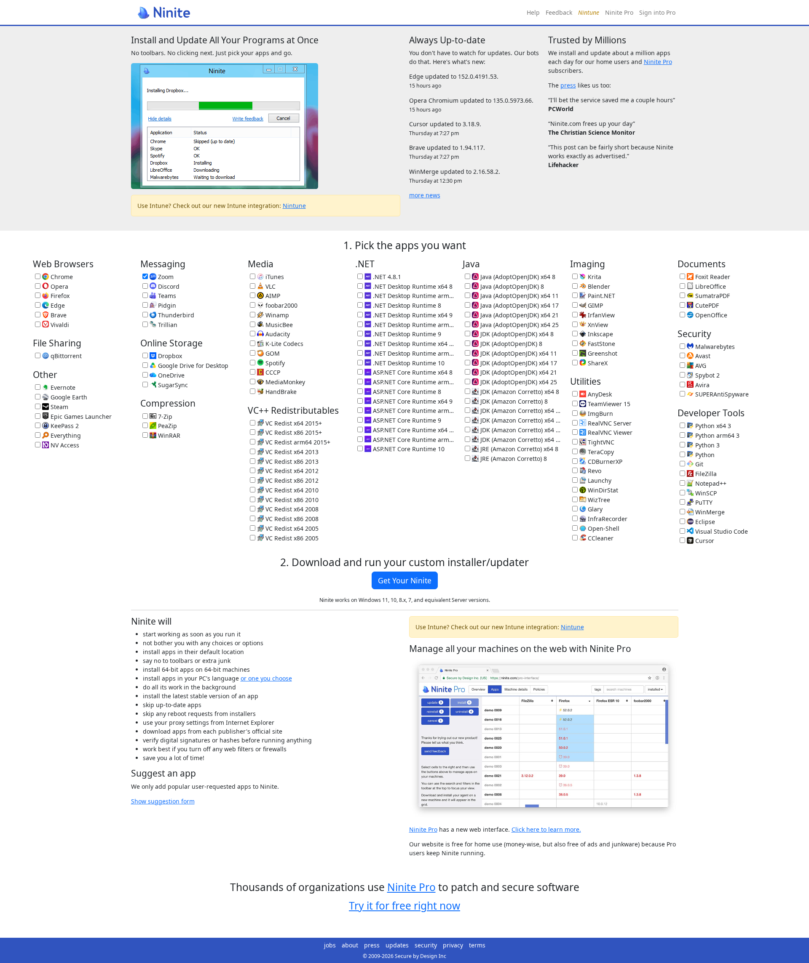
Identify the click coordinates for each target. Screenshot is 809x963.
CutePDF (706, 305)
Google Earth (68, 397)
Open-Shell (602, 528)
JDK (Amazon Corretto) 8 (513, 401)
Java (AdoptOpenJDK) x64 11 (519, 296)
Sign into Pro (657, 12)
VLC (270, 286)
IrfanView (600, 315)
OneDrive (170, 375)
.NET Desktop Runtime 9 (406, 334)
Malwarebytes (714, 347)
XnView (597, 325)
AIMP (272, 296)
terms (477, 945)
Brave (58, 315)
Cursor (704, 541)
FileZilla (705, 474)
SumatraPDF (712, 296)
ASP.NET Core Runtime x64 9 (412, 401)
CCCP (272, 372)
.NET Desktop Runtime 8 (406, 305)
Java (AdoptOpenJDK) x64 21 (519, 315)
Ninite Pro (619, 12)
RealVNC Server (609, 423)
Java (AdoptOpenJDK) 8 (511, 286)
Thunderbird (175, 315)
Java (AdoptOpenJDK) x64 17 (519, 305)
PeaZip (166, 426)
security (426, 945)
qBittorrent (65, 356)
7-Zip (164, 416)
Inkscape (599, 334)
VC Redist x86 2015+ (293, 432)
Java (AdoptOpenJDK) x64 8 (517, 277)
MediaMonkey (284, 382)
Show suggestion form (163, 801)
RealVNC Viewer (609, 432)
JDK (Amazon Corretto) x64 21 (520, 430)
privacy (453, 945)
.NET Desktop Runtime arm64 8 (412, 296)
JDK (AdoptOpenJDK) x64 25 (518, 382)
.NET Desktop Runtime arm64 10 (412, 353)
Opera (58, 286)
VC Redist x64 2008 (291, 509)
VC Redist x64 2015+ (293, 423)
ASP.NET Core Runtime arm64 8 (412, 382)
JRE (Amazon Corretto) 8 (513, 459)
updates (397, 945)
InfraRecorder (606, 519)
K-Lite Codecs (283, 344)
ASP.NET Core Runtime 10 (408, 449)
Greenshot (601, 353)
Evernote (62, 387)
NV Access (64, 445)
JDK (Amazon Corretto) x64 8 (519, 392)
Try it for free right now (404, 905)
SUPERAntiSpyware (721, 394)
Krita (593, 277)
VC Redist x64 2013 (291, 452)
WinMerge (709, 512)
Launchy (598, 480)
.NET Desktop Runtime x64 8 (412, 286)
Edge (57, 305)
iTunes (274, 277)
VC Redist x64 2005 (291, 528)
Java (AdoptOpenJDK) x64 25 (519, 325)
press (568, 85)
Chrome (61, 277)
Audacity (277, 334)
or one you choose (266, 678)
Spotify (274, 363)
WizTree (598, 500)
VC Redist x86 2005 (291, 538)
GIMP (594, 305)
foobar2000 (280, 305)
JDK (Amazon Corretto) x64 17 (520, 420)
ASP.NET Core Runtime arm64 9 (412, 411)
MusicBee (278, 325)
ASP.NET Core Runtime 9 (406, 420)
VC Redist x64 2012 (291, 471)
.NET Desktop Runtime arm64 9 (412, 325)
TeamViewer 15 (608, 404)
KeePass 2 (64, 426)
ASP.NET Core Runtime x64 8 (412, 372)
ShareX (597, 363)
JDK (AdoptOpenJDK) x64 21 (518, 372)
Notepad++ (710, 483)
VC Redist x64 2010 (291, 490)
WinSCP (705, 493)
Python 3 (707, 445)
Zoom (165, 277)
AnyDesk (599, 394)
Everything (65, 435)
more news (424, 195)
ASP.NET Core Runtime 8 (406, 392)
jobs (330, 945)
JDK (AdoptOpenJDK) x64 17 (518, 363)
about (350, 945)
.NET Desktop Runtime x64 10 (412, 344)
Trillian (166, 325)
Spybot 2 (707, 375)
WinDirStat (602, 490)
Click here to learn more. (546, 829)
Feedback (559, 12)
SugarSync (172, 385)
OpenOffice (710, 315)
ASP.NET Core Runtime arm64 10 (412, 440)
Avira (702, 385)
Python (704, 455)
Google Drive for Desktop (192, 366)
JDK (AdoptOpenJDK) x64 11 (518, 353)
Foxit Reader (712, 277)
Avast (702, 356)
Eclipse (704, 522)
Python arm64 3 (716, 435)
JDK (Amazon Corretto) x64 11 (520, 411)
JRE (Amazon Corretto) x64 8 (518, 449)
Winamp (276, 315)
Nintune (294, 206)
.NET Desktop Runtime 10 (408, 363)
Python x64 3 (712, 426)
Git (698, 464)
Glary (594, 509)
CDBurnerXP (604, 462)
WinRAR (168, 435)
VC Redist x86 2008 (291, 519)
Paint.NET (600, 296)
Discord (167, 286)
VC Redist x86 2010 (291, 500)
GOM (272, 353)
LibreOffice (710, 286)
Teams (166, 296)
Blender (598, 286)
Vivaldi (59, 325)
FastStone (600, 344)
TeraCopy (600, 452)
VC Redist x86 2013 (291, 462)
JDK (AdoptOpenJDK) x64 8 (516, 334)
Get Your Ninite (404, 580)
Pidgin (166, 305)
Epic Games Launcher (80, 416)
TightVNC (600, 442)
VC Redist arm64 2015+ (297, 442)
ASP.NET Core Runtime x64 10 (412, 430)
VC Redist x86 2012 (291, 480)
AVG (700, 366)
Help (533, 12)
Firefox (59, 296)
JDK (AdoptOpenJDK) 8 (510, 344)
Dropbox (169, 356)
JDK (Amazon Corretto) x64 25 (520, 440)
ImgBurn (599, 414)
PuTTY (703, 502)
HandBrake (280, 392)
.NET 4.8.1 (386, 277)
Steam (58, 407)
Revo (593, 471)
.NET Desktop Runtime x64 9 (412, 315)
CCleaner (599, 538)
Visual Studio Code (721, 531)
